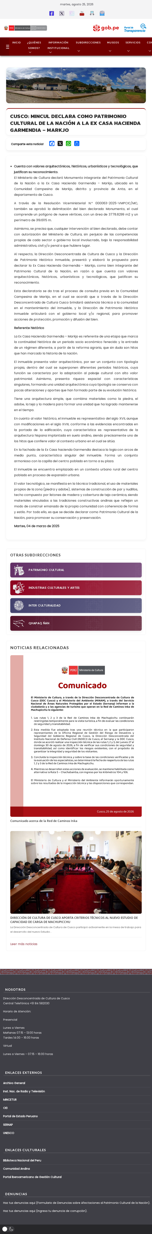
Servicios (133, 42)
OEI (5, 1108)
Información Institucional (58, 45)
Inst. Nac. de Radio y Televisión (24, 1091)
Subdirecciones (88, 42)
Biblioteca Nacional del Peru (22, 1160)
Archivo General (14, 1083)
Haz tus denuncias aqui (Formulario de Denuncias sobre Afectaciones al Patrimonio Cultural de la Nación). (76, 1203)
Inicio (16, 42)
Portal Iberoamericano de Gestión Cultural (32, 1177)
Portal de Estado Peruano (20, 1116)
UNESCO (8, 1133)
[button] (29, 52)
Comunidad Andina (16, 1169)
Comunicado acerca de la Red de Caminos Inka (43, 821)
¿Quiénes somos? (34, 45)
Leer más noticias (23, 944)
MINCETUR (10, 1100)
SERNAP (8, 1125)
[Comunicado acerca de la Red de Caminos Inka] (76, 736)
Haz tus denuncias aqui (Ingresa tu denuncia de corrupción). (45, 1211)
